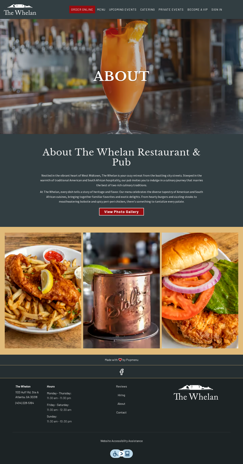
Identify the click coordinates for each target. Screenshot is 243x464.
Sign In (216, 9)
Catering (147, 9)
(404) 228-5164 (24, 403)
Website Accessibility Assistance (121, 441)
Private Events (171, 9)
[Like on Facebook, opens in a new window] (121, 372)
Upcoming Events (122, 9)
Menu (101, 9)
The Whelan (196, 392)
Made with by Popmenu (70, 359)
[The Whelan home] (20, 9)
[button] (43, 290)
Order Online (82, 9)
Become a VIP (197, 9)
